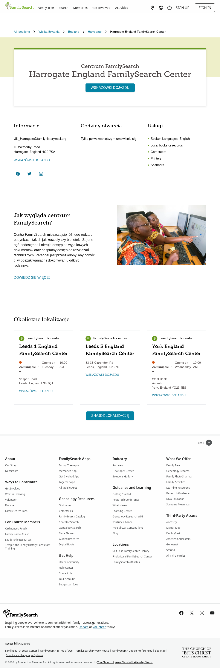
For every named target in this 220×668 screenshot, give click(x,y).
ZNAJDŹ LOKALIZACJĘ (110, 415)
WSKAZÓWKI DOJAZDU (110, 87)
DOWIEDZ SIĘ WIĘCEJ (32, 277)
